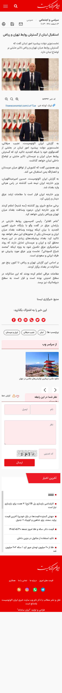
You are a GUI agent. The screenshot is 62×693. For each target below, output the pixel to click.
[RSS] (19, 590)
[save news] (12, 24)
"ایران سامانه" (23, 610)
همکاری (12, 580)
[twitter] (37, 320)
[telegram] (45, 320)
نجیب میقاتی (28, 332)
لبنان (42, 332)
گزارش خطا (6, 395)
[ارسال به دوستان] (20, 24)
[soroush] (19, 320)
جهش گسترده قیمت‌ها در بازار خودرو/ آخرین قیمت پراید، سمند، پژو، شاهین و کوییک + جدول (30, 518)
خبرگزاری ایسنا (44, 299)
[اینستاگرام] (27, 590)
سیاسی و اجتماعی (49, 20)
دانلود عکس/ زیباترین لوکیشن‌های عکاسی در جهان (39, 378)
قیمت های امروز (46, 580)
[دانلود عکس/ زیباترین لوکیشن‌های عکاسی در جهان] (42, 364)
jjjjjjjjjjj (51, 494)
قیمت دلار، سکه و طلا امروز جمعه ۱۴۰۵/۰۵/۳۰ (31, 529)
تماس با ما (22, 580)
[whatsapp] (31, 320)
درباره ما (33, 580)
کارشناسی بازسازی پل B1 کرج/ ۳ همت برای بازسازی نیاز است (30, 505)
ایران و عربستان (12, 332)
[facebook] (13, 320)
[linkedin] (25, 320)
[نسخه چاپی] (4, 24)
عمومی (30, 20)
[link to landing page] (48, 5)
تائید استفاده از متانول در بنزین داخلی (35, 538)
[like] (17, 396)
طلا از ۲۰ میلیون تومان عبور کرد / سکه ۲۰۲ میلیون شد (30, 549)
